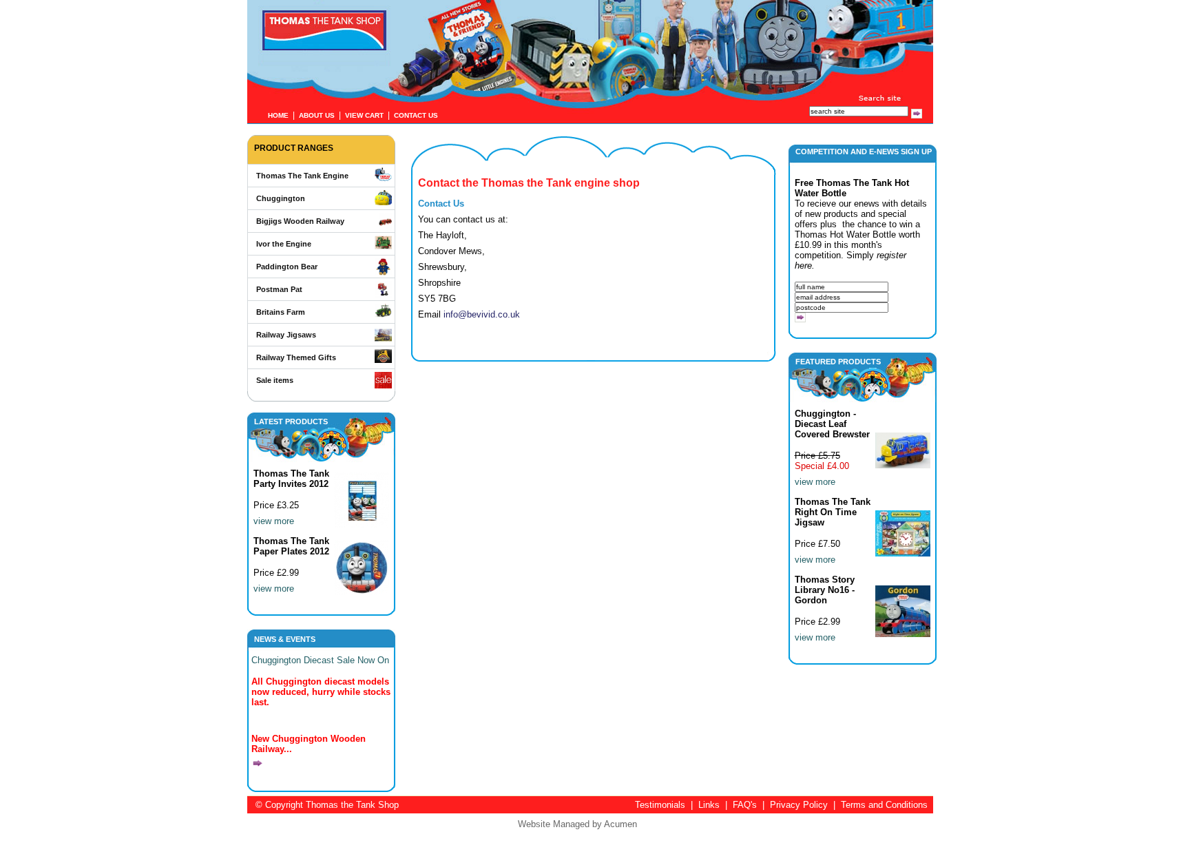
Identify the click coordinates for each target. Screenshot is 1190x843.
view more (273, 521)
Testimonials (660, 805)
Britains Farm (280, 312)
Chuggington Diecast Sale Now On (320, 660)
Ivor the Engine (283, 244)
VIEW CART (364, 115)
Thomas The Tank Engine (302, 175)
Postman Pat (279, 289)
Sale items (274, 380)
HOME (278, 115)
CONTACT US (416, 115)
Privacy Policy (799, 805)
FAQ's (745, 805)
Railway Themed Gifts (296, 357)
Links (709, 805)
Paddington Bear (286, 266)
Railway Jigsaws (286, 335)
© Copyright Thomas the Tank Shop (327, 805)
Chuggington (280, 198)
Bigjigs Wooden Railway (300, 221)
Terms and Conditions (884, 805)
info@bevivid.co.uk (481, 314)
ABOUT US (317, 115)
